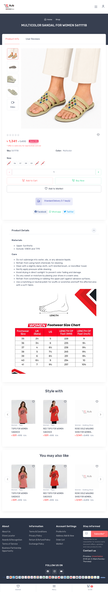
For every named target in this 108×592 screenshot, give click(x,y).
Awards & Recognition (12, 540)
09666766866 (97, 556)
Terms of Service (10, 544)
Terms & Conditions (38, 531)
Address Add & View (65, 536)
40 (37, 163)
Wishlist (59, 544)
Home (49, 19)
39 (31, 163)
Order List (60, 540)
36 (15, 163)
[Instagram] (54, 571)
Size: (9, 158)
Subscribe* (99, 534)
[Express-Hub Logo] (9, 7)
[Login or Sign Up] (103, 7)
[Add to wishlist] (98, 135)
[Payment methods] (54, 577)
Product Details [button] (20, 230)
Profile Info (61, 531)
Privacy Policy (35, 536)
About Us (6, 531)
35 (9, 163)
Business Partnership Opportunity (11, 549)
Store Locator (8, 536)
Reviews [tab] (33, 39)
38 (26, 163)
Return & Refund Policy (39, 540)
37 (20, 163)
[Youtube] (61, 571)
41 (43, 163)
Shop (58, 19)
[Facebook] (47, 571)
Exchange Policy (36, 544)
